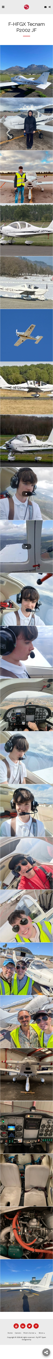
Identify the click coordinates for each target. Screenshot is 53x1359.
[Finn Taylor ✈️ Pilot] (26, 599)
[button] (3, 7)
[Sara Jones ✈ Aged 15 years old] (26, 124)
